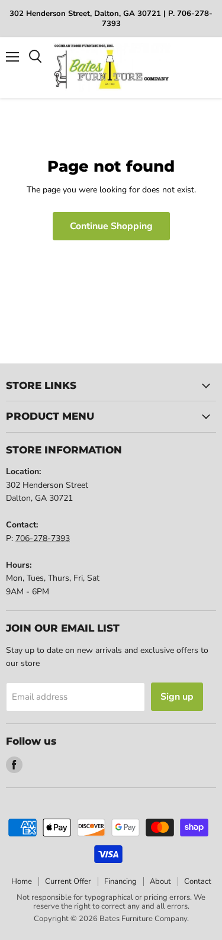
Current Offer (68, 881)
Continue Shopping (111, 226)
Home (21, 881)
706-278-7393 (42, 538)
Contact (197, 881)
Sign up (177, 696)
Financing (120, 881)
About (160, 881)
